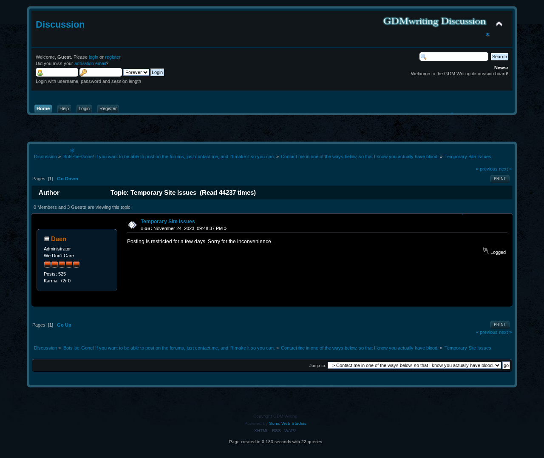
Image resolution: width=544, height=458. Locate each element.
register (112, 57)
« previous (487, 168)
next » (505, 168)
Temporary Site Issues (168, 222)
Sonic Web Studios (287, 423)
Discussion (60, 24)
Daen (58, 238)
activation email (90, 63)
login (93, 57)
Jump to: (317, 365)
